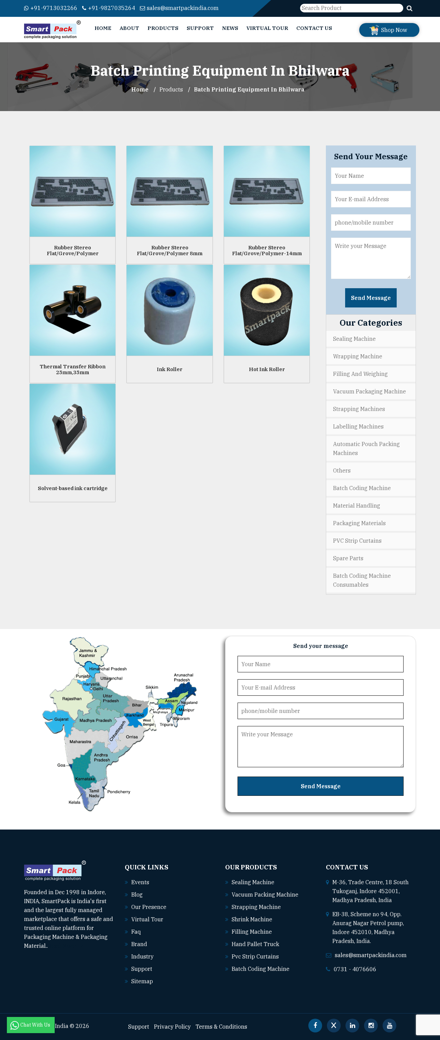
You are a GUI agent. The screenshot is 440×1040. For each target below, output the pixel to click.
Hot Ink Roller (267, 369)
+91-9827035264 (111, 7)
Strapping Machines (359, 408)
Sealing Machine (354, 338)
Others (342, 470)
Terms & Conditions (221, 1026)
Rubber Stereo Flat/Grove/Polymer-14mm (267, 250)
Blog (137, 894)
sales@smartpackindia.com (183, 7)
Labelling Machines (358, 426)
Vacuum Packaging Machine (369, 391)
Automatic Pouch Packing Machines (366, 448)
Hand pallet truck (255, 944)
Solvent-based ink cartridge (73, 488)
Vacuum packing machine (265, 894)
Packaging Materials (359, 523)
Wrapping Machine (357, 356)
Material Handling (356, 505)
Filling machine (252, 931)
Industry (142, 956)
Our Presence (148, 906)
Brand (139, 944)
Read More (62, 945)
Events (140, 882)
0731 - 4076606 (355, 969)
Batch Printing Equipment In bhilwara (249, 89)
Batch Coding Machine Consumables (362, 580)
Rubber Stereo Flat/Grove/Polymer (73, 250)
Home (103, 28)
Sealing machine (253, 882)
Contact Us (314, 28)
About (129, 28)
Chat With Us (35, 1025)
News (230, 28)
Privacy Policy (172, 1026)
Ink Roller (170, 369)
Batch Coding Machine (362, 488)
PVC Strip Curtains (357, 540)
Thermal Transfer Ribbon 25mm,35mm (73, 369)
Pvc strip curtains (255, 956)
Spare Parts (348, 558)
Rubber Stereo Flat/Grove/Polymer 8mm (169, 250)
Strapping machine (256, 906)
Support (200, 28)
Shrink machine (252, 919)
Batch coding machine (260, 968)
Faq (136, 931)
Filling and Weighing (360, 373)
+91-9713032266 (53, 7)
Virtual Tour (267, 28)
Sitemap (142, 981)
